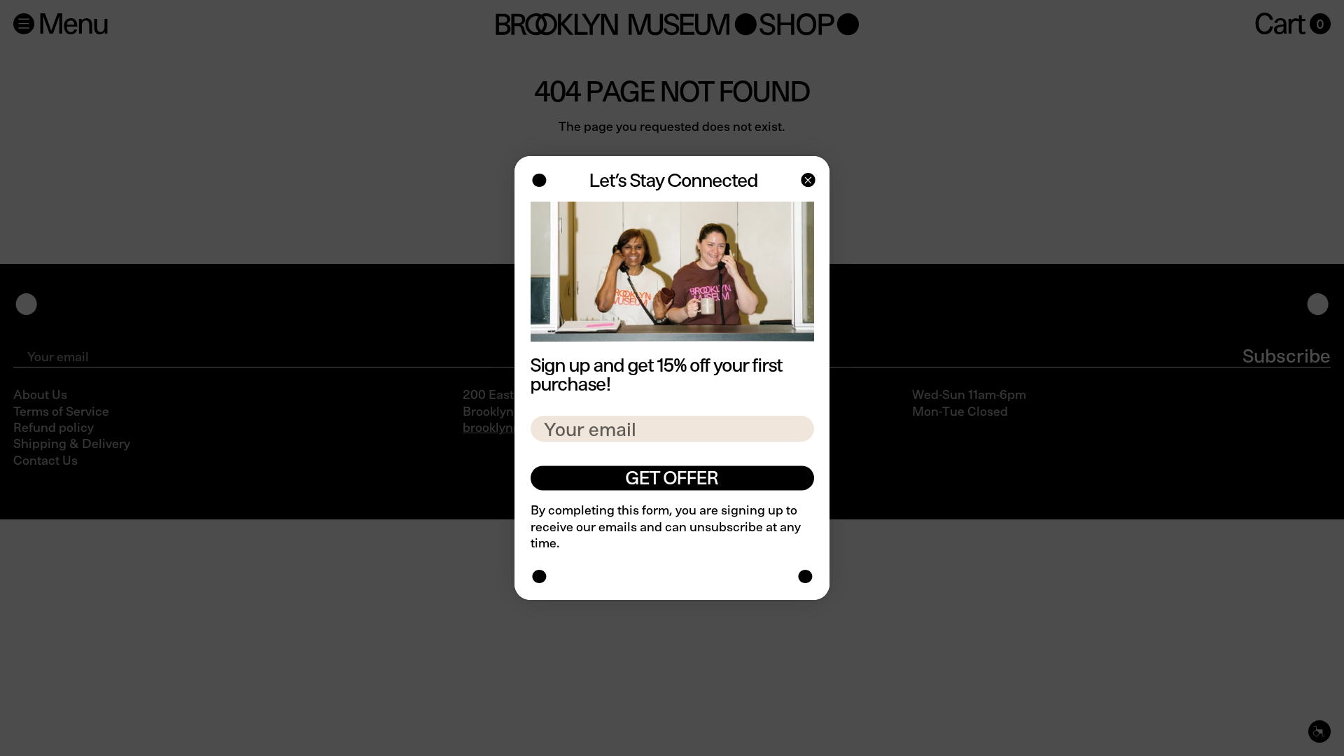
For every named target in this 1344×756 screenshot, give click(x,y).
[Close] (806, 181)
